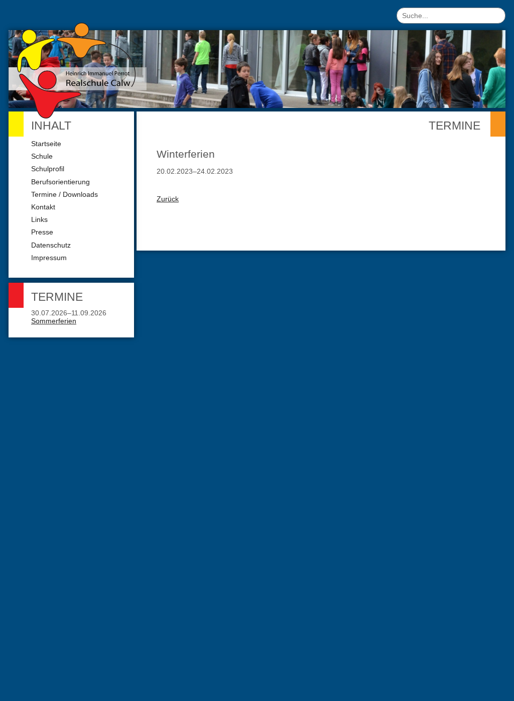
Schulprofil (47, 169)
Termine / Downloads (64, 194)
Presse (42, 232)
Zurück (168, 199)
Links (39, 219)
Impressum (49, 258)
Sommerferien (53, 321)
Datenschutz (51, 245)
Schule (42, 156)
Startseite (46, 144)
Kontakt (43, 207)
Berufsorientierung (60, 182)
